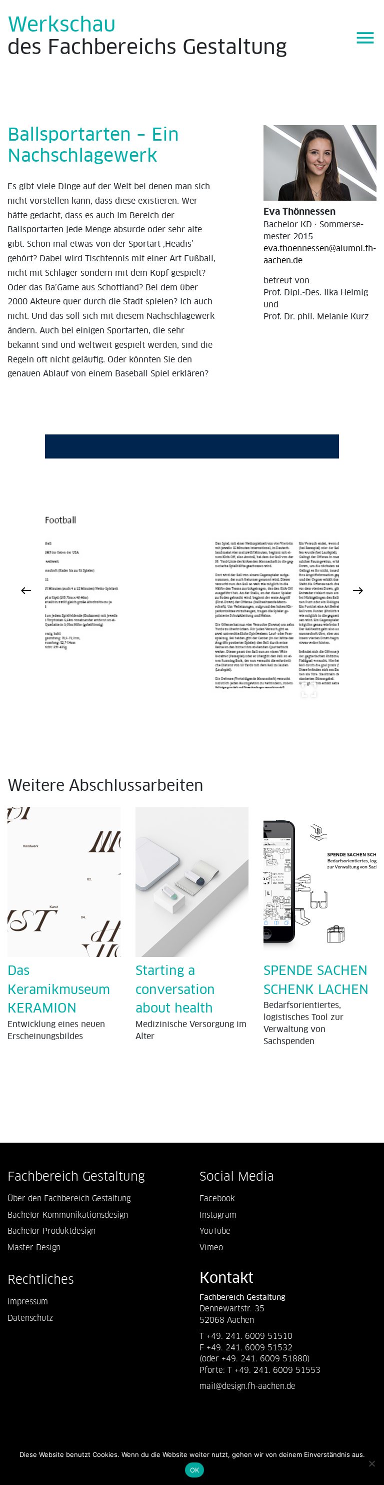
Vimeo (211, 1247)
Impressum (28, 1301)
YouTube (215, 1231)
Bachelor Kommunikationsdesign (68, 1215)
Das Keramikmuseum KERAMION (59, 990)
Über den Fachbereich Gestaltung (69, 1198)
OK (195, 1470)
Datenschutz (30, 1318)
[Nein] (371, 1463)
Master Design (34, 1247)
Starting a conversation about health (175, 990)
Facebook (217, 1198)
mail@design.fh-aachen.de (249, 1386)
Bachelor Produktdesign (52, 1231)
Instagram (218, 1215)
